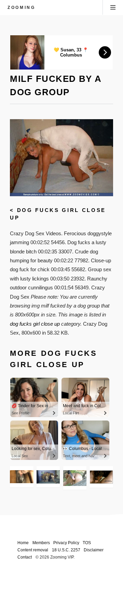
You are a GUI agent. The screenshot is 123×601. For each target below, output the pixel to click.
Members (41, 542)
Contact (24, 557)
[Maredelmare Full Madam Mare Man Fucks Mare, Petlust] (21, 476)
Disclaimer (94, 550)
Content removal (32, 550)
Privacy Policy (66, 542)
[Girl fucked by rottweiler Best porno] (48, 477)
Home (23, 542)
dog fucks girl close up (35, 324)
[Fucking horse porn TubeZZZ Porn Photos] (74, 478)
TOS (87, 542)
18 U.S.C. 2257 (66, 550)
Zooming (22, 7)
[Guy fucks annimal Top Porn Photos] (101, 477)
